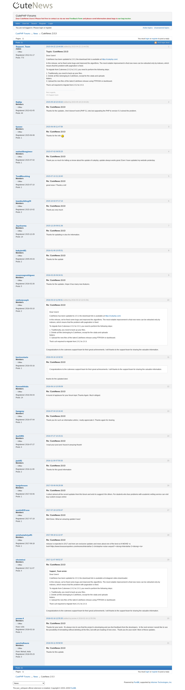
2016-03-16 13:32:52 (54, 357)
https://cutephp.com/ (110, 59)
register (155, 39)
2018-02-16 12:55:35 (54, 618)
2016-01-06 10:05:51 (54, 251)
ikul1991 (20, 436)
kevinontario (22, 357)
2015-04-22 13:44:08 (54, 47)
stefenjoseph (22, 300)
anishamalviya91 (24, 535)
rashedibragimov (24, 151)
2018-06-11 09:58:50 (54, 643)
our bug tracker (124, 19)
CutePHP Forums (26, 15)
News (35, 33)
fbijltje (19, 102)
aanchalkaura (22, 643)
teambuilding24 (23, 201)
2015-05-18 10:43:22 (54, 102)
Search (34, 24)
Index (18, 24)
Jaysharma (21, 226)
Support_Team (23, 46)
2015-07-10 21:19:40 (54, 176)
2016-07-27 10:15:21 (54, 436)
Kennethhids (22, 386)
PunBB (136, 682)
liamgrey (20, 411)
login (147, 39)
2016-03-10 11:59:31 (54, 300)
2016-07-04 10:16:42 (54, 411)
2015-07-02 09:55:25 (54, 152)
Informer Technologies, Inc (161, 682)
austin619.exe (22, 510)
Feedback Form (76, 19)
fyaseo (19, 127)
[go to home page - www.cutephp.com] (32, 3)
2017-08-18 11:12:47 (54, 535)
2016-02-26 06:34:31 (54, 275)
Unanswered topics (161, 28)
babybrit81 (21, 250)
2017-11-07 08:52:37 (54, 560)
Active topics (148, 28)
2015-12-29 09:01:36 (54, 226)
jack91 (19, 461)
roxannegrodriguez (25, 275)
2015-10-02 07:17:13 (54, 201)
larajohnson (22, 485)
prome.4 (20, 618)
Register (42, 24)
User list (25, 24)
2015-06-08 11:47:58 (54, 127)
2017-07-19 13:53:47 (54, 510)
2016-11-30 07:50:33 (54, 461)
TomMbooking (23, 176)
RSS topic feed (163, 43)
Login (50, 24)
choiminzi (20, 560)
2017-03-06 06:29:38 (54, 485)
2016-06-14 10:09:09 (54, 386)
